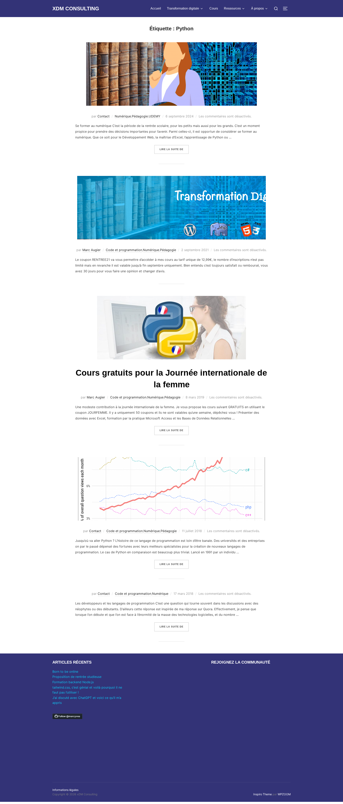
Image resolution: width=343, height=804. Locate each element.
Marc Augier (91, 250)
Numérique (123, 116)
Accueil (155, 8)
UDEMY (154, 116)
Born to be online (65, 672)
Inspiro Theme (262, 794)
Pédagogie (140, 116)
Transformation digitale (183, 8)
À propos (257, 8)
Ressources (232, 8)
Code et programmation (124, 250)
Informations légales (65, 790)
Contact (103, 116)
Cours (213, 8)
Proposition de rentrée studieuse (76, 677)
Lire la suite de (174, 149)
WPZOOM (284, 794)
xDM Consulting (75, 9)
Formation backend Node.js (73, 682)
